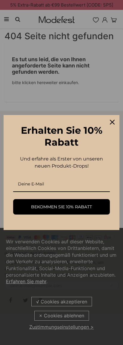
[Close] (112, 122)
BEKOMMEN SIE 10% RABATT (61, 206)
